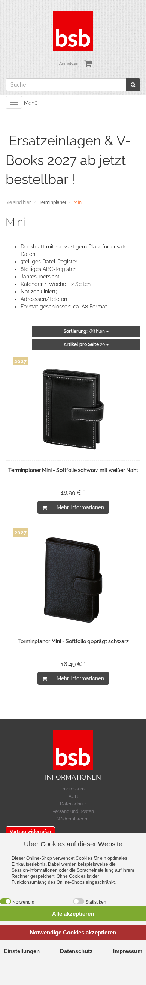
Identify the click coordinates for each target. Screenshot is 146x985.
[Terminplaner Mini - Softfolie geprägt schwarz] (73, 580)
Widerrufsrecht (73, 819)
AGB (73, 796)
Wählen (85, 331)
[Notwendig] (5, 901)
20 (85, 344)
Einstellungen (22, 951)
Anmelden (68, 63)
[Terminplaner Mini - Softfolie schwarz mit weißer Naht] (73, 409)
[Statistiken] (78, 901)
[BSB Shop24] (73, 31)
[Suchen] (133, 84)
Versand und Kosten (73, 811)
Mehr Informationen (80, 507)
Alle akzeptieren (73, 913)
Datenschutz (73, 804)
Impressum (73, 789)
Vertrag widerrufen (30, 831)
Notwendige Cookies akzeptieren (73, 932)
